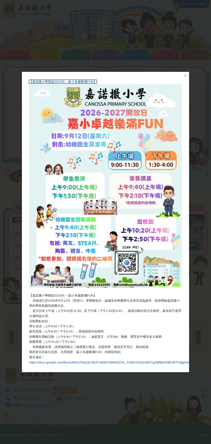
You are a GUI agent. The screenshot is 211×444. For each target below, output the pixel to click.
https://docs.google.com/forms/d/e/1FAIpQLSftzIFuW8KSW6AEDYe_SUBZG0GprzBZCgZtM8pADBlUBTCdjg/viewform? (114, 362)
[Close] (185, 75)
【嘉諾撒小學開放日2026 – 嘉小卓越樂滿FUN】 (63, 81)
